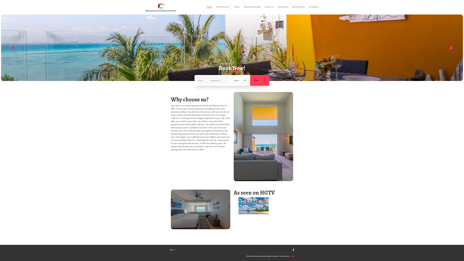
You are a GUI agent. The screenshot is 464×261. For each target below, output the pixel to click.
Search (256, 80)
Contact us (269, 7)
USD (171, 250)
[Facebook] (293, 249)
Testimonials (282, 7)
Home (209, 7)
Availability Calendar (252, 7)
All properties (222, 7)
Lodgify (292, 256)
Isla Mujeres (313, 7)
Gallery (237, 7)
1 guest (236, 80)
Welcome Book (298, 7)
